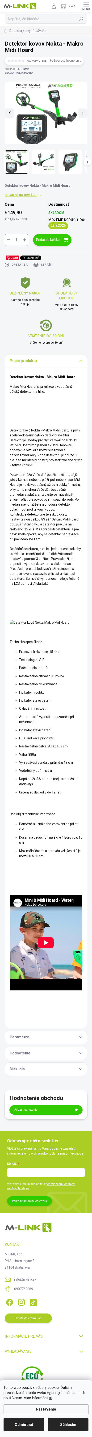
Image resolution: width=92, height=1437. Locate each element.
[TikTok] (32, 1301)
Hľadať (81, 19)
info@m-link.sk (25, 1279)
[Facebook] (9, 1301)
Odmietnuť (24, 1424)
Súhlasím (68, 1424)
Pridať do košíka (48, 240)
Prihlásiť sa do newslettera (29, 1201)
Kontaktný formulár (28, 1318)
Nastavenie (46, 1409)
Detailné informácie (21, 195)
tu (50, 1398)
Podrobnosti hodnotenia (65, 60)
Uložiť (14, 258)
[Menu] (86, 6)
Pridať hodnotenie (26, 1109)
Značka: (19, 73)
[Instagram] (21, 1301)
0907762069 (23, 1289)
